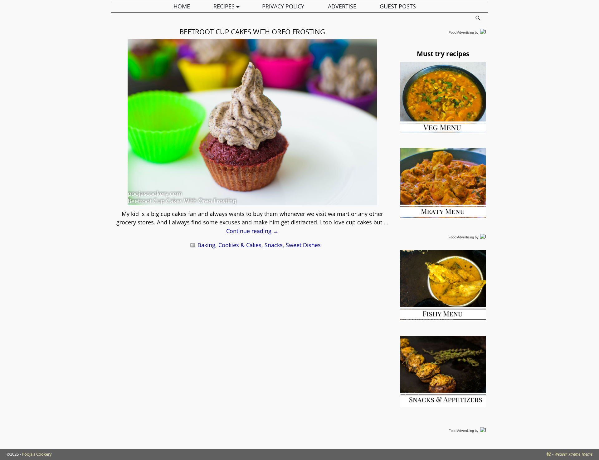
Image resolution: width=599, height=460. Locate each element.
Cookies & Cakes (239, 245)
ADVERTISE (342, 6)
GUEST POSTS (398, 6)
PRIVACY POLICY (283, 6)
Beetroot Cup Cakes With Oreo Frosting (252, 31)
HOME (181, 6)
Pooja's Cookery (37, 454)
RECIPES (224, 6)
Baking (206, 245)
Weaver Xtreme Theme (573, 454)
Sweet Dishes (303, 245)
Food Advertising (461, 32)
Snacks (274, 245)
